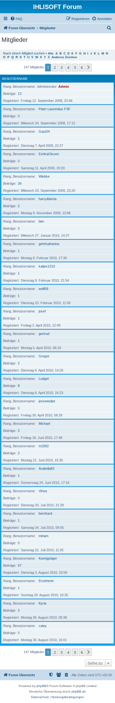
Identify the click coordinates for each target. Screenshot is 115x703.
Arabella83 (46, 468)
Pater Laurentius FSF (55, 109)
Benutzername (15, 78)
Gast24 (44, 131)
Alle (51, 53)
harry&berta (47, 199)
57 (19, 565)
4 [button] (68, 67)
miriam (43, 536)
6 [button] (82, 67)
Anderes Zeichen (64, 57)
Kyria (42, 603)
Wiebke (44, 176)
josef (42, 311)
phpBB (41, 686)
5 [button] (75, 67)
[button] (89, 67)
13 (19, 93)
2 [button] (55, 67)
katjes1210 (47, 266)
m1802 (44, 446)
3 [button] (61, 67)
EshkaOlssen (49, 154)
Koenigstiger (48, 558)
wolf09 (43, 289)
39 (19, 183)
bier (41, 221)
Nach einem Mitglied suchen (24, 53)
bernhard (45, 513)
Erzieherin (46, 581)
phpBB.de (78, 691)
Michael (44, 423)
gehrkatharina (49, 244)
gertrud (44, 333)
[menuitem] (16, 18)
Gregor (44, 356)
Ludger (44, 378)
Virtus (43, 491)
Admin (63, 86)
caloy (43, 626)
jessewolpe (47, 401)
